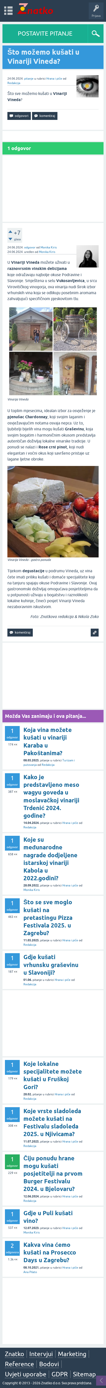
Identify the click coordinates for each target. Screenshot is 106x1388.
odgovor (29, 247)
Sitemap (84, 1374)
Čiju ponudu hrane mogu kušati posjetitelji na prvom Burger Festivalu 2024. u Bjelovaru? (53, 1174)
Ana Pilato (30, 1272)
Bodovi (49, 1364)
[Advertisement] (53, 188)
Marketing (72, 1353)
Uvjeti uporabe (25, 1374)
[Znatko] (35, 8)
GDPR (60, 1374)
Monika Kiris (48, 247)
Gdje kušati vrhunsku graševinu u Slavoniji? (50, 964)
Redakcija (13, 83)
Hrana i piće (54, 78)
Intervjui (41, 1353)
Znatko (14, 1353)
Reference (19, 1364)
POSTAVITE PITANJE (45, 33)
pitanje (29, 78)
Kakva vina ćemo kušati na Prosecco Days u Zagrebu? (49, 1252)
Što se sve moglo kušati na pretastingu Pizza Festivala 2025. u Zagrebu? (47, 918)
